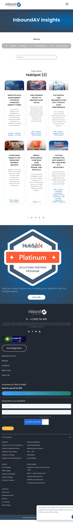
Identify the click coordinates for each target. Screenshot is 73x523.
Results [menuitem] (5, 361)
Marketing (22, 46)
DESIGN (4, 464)
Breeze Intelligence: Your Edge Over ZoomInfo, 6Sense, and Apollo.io (36, 162)
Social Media (31, 458)
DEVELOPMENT (31, 464)
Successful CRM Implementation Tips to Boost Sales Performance (58, 101)
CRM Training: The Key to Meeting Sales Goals (36, 99)
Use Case (18, 135)
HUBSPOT (5, 442)
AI (30, 46)
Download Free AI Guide (36, 393)
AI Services (5, 492)
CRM (51, 46)
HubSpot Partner (36, 133)
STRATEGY (5, 489)
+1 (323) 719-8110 (38, 319)
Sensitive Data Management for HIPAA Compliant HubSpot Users (14, 100)
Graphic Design (7, 477)
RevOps (4, 499)
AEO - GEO (30, 452)
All (6, 46)
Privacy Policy (54, 512)
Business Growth (7, 495)
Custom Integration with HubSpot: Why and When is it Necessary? (58, 161)
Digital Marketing (61, 46)
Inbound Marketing (40, 46)
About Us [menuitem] (6, 375)
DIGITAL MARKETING (33, 442)
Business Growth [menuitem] (9, 356)
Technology (57, 197)
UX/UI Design (6, 467)
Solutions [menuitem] (5, 365)
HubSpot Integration (58, 202)
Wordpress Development (36, 483)
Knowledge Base (14, 348)
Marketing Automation (58, 192)
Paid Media (31, 455)
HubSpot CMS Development (12, 458)
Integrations (58, 200)
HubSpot (13, 46)
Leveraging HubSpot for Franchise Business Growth (14, 160)
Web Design (6, 471)
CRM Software (36, 135)
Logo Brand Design (8, 474)
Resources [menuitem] (6, 370)
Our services (6, 437)
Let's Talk (36, 297)
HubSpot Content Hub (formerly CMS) (38, 468)
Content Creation (8, 480)
